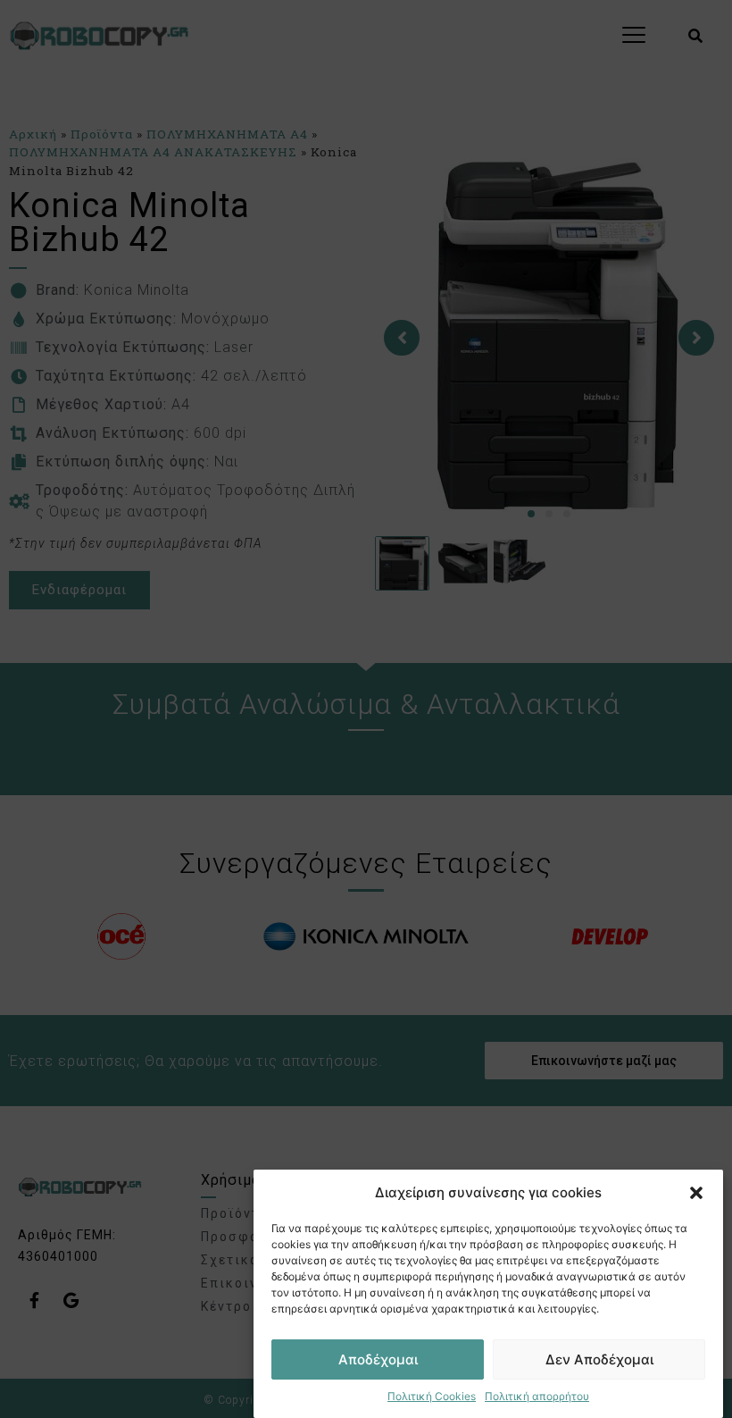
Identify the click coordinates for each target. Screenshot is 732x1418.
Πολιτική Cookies (431, 1396)
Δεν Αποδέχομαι (599, 1359)
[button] (696, 1193)
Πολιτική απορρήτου (537, 1396)
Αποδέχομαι (378, 1359)
